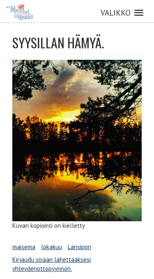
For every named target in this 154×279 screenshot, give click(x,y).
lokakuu (51, 247)
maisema (23, 247)
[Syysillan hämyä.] (77, 140)
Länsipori (79, 247)
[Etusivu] (19, 12)
